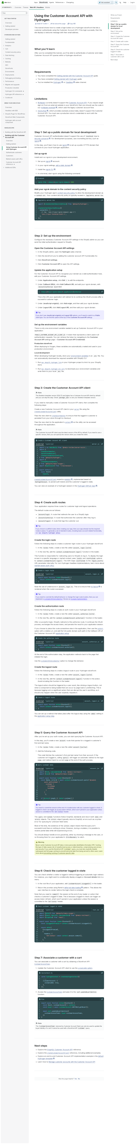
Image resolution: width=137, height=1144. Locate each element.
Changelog (70, 2)
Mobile (47, 7)
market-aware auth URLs (44, 566)
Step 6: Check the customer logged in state (120, 50)
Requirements (115, 18)
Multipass (41, 103)
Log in (133, 2)
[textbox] (70, 182)
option (85, 968)
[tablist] (44, 444)
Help (124, 2)
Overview (18, 7)
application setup (62, 633)
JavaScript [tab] (40, 444)
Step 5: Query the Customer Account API (120, 45)
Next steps (114, 60)
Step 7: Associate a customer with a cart (117, 55)
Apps (36, 2)
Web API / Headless (37, 7)
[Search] (116, 2)
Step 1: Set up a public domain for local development (119, 26)
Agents (51, 2)
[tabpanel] (69, 461)
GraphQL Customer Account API (60, 1050)
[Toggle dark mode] (121, 2)
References (59, 2)
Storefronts (43, 2)
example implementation (79, 599)
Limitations (114, 21)
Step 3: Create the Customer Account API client (120, 37)
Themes (25, 7)
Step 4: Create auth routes (119, 41)
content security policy (66, 193)
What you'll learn (116, 15)
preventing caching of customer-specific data (59, 853)
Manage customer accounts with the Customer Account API (72, 1062)
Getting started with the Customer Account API (75, 76)
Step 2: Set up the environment (117, 32)
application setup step (45, 716)
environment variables (79, 356)
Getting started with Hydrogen (65, 79)
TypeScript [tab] (49, 444)
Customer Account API (78, 103)
